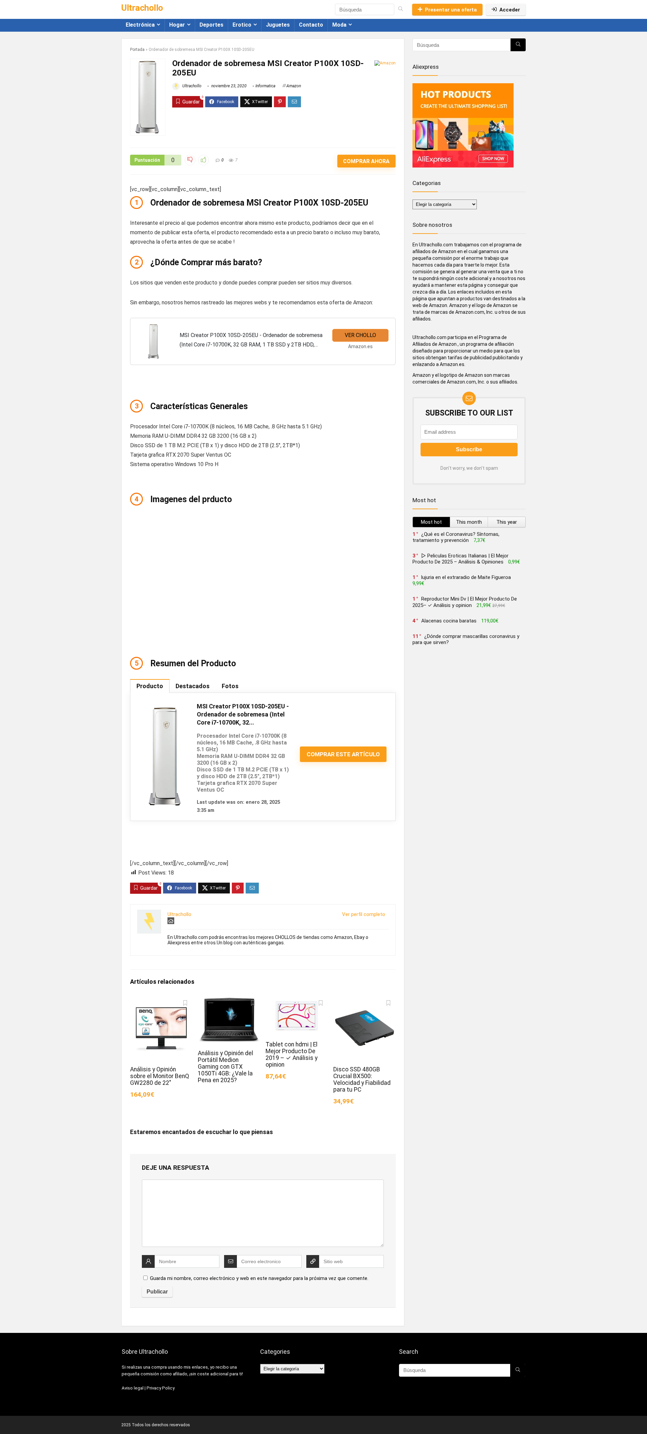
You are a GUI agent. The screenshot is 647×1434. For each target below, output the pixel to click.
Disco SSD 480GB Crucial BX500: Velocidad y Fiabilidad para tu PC (362, 1079)
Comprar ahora (366, 161)
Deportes (211, 25)
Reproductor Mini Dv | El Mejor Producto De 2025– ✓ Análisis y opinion (464, 602)
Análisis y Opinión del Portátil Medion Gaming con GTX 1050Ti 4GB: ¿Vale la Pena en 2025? (225, 1067)
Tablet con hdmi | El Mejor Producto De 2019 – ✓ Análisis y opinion (291, 1054)
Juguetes (278, 25)
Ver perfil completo (363, 914)
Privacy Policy (161, 1388)
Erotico (242, 25)
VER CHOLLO (360, 335)
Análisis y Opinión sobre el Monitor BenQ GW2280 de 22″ (159, 1076)
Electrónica (140, 25)
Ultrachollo (191, 86)
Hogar (177, 25)
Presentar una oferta (451, 10)
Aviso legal (133, 1388)
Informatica (265, 86)
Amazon (293, 86)
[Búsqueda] (400, 9)
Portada (137, 49)
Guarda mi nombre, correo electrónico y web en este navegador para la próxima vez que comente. (259, 1278)
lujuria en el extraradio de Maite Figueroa (466, 577)
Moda (339, 25)
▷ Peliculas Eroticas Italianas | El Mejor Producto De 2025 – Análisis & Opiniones (460, 559)
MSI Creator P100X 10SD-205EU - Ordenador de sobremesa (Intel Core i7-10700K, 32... (243, 714)
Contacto (311, 25)
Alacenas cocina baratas (448, 621)
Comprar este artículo (343, 754)
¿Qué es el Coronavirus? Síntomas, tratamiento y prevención (455, 537)
